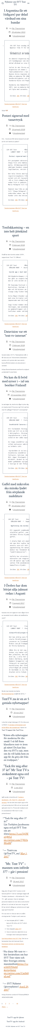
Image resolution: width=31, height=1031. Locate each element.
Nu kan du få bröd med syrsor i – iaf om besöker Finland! (15, 381)
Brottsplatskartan (8, 694)
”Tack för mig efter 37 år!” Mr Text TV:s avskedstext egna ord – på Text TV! (15, 772)
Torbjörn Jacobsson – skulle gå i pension (13, 800)
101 (18, 96)
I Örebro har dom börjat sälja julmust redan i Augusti (15, 589)
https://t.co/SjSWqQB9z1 (16, 835)
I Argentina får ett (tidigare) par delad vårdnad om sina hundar (15, 16)
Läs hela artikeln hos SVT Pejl (11, 939)
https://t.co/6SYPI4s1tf (16, 965)
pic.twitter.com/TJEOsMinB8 (16, 841)
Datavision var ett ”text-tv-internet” (15, 333)
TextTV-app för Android (15, 1021)
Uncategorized (19, 36)
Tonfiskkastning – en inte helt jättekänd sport (15, 231)
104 (28, 96)
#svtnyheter (10, 970)
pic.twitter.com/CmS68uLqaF (16, 975)
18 (17, 1003)
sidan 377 (18, 929)
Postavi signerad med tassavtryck (15, 117)
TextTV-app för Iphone (15, 1017)
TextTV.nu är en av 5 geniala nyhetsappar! (15, 701)
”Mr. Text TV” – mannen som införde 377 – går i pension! (15, 868)
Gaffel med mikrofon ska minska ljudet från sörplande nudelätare (15, 490)
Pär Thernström (18, 28)
